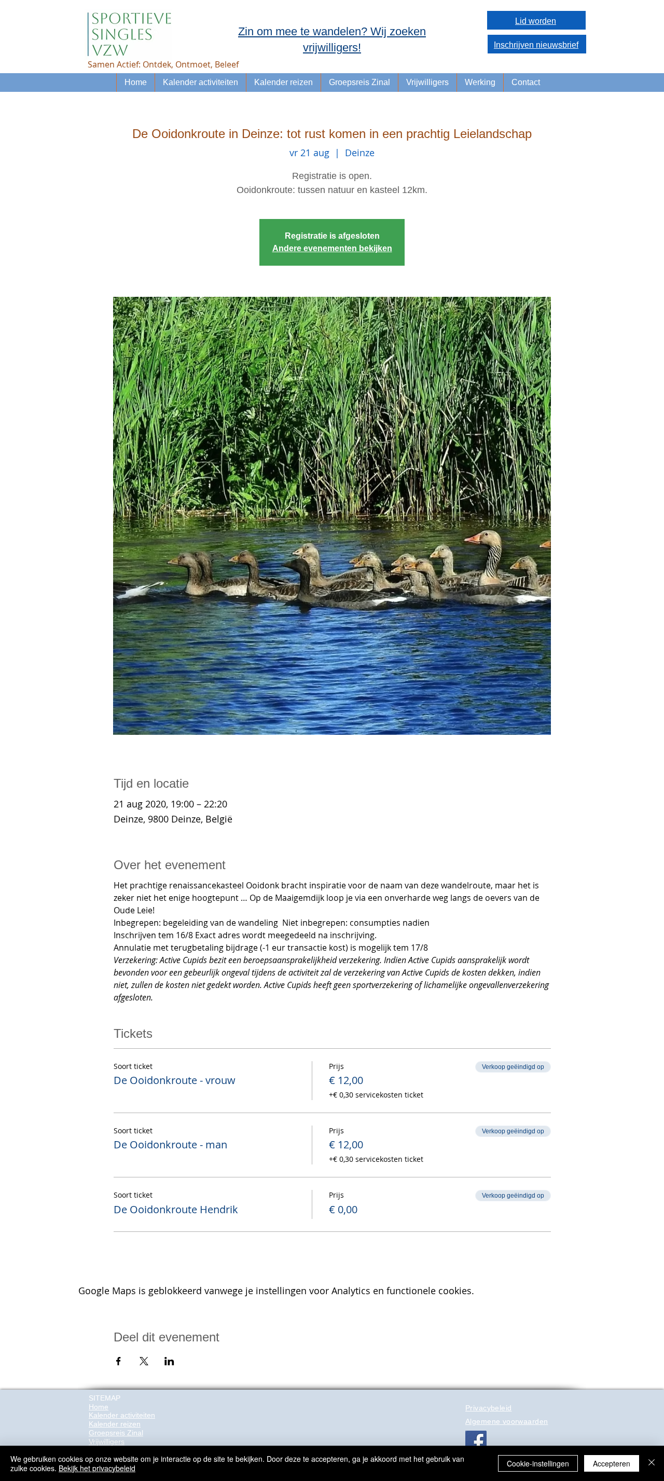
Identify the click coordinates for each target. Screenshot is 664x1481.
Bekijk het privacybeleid (97, 1468)
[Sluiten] (651, 1463)
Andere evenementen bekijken (332, 248)
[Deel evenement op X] (144, 1361)
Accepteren (611, 1463)
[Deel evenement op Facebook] (118, 1361)
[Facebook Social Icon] (476, 1441)
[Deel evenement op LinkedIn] (169, 1361)
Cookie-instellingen (538, 1463)
